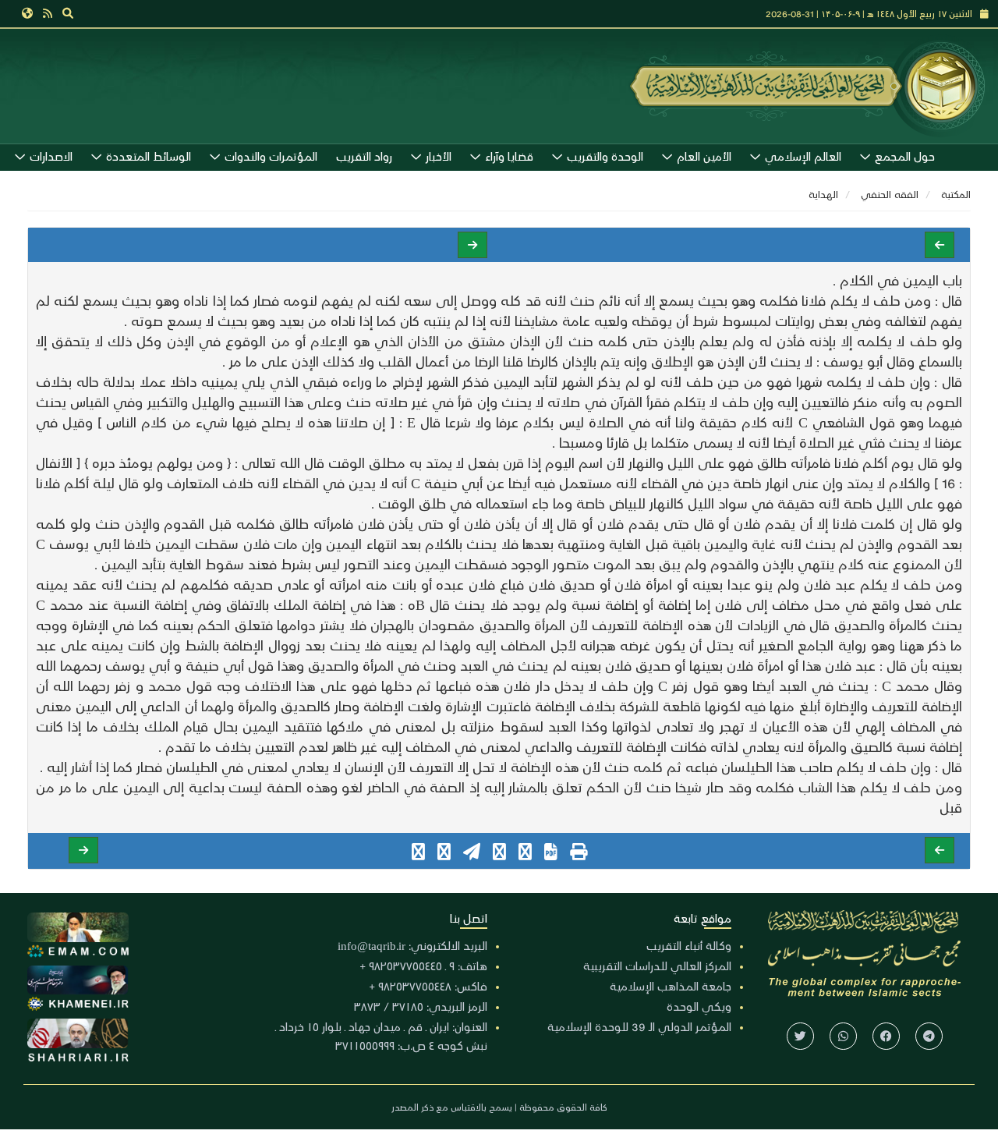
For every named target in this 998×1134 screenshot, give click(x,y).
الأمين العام (704, 156)
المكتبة (956, 194)
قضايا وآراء (509, 156)
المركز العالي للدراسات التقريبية (657, 966)
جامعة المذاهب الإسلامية (670, 986)
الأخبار (438, 156)
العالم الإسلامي (803, 156)
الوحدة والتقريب (605, 156)
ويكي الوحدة (699, 1006)
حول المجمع (905, 156)
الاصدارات (51, 156)
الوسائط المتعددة (148, 156)
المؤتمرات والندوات (271, 156)
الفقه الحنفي (889, 194)
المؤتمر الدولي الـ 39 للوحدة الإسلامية (639, 1026)
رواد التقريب (364, 156)
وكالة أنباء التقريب (688, 945)
